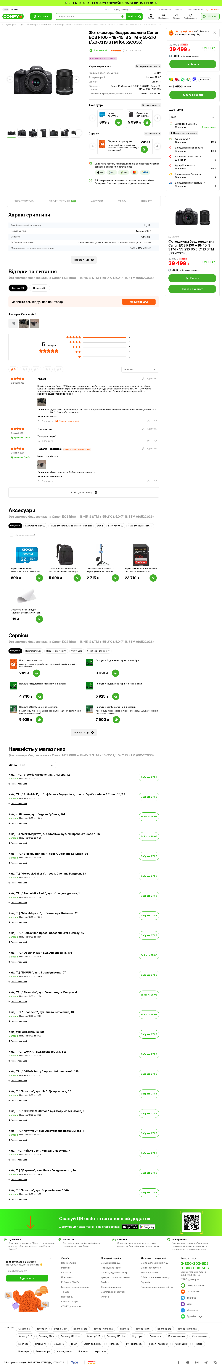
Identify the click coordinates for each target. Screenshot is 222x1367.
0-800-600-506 (195, 1268)
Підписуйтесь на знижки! (21, 1261)
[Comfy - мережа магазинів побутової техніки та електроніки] (14, 16)
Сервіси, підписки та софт (114, 1272)
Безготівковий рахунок (113, 1292)
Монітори (23, 1344)
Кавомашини (181, 1344)
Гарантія (145, 1282)
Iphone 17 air (60, 1328)
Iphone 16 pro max (187, 1328)
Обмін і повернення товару (155, 1277)
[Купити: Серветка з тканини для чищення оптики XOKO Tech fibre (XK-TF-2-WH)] (39, 619)
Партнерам (67, 1296)
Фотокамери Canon (62, 24)
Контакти (66, 1272)
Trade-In (178, 9)
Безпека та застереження (75, 1287)
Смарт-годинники (93, 1344)
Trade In (105, 1282)
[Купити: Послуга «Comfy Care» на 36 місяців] (116, 719)
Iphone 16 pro (164, 1328)
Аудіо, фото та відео (15, 24)
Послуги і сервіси (111, 1258)
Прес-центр (67, 1277)
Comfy (65, 1258)
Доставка (151, 9)
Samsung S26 (25, 1336)
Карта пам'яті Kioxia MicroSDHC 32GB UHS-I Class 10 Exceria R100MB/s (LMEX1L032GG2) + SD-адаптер (115, 114)
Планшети (40, 1344)
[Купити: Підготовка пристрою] (36, 673)
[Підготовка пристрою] (102, 143)
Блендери (23, 1351)
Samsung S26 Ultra (70, 1336)
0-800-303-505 (195, 1263)
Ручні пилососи (134, 1344)
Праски (199, 1344)
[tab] (24, 201)
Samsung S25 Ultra (116, 1336)
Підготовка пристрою (120, 141)
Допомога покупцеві (153, 1258)
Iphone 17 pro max (103, 1328)
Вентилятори (43, 1351)
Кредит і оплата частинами (115, 1277)
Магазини (139, 9)
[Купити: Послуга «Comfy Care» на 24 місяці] (39, 719)
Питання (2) (39, 288)
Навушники (58, 1344)
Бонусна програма (111, 1263)
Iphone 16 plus (143, 1328)
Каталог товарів (69, 1301)
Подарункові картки (122, 9)
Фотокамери (32, 24)
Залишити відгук (138, 301)
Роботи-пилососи (158, 1344)
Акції (107, 9)
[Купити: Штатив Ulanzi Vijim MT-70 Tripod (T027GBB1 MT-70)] (115, 578)
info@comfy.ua (191, 1279)
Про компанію (68, 1263)
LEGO (74, 1344)
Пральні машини (176, 1336)
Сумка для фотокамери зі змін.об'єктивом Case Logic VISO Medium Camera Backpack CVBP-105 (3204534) (143, 114)
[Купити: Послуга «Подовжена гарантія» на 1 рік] (115, 673)
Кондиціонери (64, 1351)
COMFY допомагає (194, 9)
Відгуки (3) (18, 288)
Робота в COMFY (70, 1282)
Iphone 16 (124, 1328)
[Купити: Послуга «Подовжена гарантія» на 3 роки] (115, 696)
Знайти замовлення (151, 1267)
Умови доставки (149, 1272)
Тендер (65, 1292)
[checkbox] (20, 535)
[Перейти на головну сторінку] (3, 24)
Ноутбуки (137, 1336)
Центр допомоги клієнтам (154, 1263)
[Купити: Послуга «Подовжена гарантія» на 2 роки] (39, 696)
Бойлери (83, 1351)
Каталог (43, 16)
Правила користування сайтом (157, 1287)
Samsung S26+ (46, 1336)
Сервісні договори (111, 1287)
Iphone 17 (42, 1328)
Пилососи (114, 1344)
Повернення (165, 9)
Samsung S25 (93, 1336)
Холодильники (199, 1336)
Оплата (105, 1296)
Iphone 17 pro (80, 1328)
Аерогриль (100, 1351)
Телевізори (155, 1336)
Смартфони (24, 1328)
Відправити (27, 1278)
